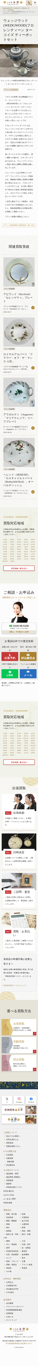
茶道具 (9, 1268)
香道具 (24, 1268)
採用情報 (9, 1313)
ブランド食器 (27, 1265)
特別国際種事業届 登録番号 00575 (19, 1343)
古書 (23, 1261)
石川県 (12, 547)
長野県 (33, 547)
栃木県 (26, 542)
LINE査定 (10, 1292)
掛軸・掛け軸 (11, 1214)
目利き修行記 (8, 1191)
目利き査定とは (12, 1139)
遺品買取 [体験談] (13, 1177)
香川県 (12, 556)
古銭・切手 (26, 1244)
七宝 (23, 1241)
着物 (8, 1224)
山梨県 (26, 547)
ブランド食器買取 (11, 90)
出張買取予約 (11, 1286)
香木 (23, 1258)
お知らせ (9, 1317)
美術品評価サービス (14, 1187)
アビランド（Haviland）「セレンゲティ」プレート (18, 298)
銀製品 (9, 1231)
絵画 (23, 1214)
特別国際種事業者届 (14, 1310)
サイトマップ (11, 1320)
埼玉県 (5, 544)
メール (28, 675)
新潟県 (33, 544)
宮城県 (26, 539)
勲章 (23, 1227)
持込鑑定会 (28, 658)
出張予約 (10, 658)
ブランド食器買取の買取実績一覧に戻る (19, 225)
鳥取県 (5, 554)
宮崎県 (33, 559)
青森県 (12, 539)
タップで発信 (29, 4)
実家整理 (9, 1180)
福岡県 (33, 556)
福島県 (12, 542)
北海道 (5, 539)
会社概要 (9, 1303)
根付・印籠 (26, 1234)
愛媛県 (19, 556)
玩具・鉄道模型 (12, 1254)
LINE (10, 675)
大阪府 (12, 551)
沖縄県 (12, 561)
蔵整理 (9, 1184)
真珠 (8, 1248)
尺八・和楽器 (11, 1244)
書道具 (24, 1251)
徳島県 (5, 556)
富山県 (5, 547)
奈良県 (26, 551)
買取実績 (9, 1143)
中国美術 (25, 1217)
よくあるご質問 (9, 1199)
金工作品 (25, 1221)
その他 (9, 1271)
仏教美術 (25, 1224)
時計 (8, 1227)
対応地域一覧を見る (19, 568)
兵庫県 (19, 551)
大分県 (26, 559)
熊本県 (19, 559)
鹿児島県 (5, 561)
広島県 (26, 554)
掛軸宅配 (10, 1162)
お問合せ (9, 1282)
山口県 (33, 554)
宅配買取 (9, 1158)
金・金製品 (26, 1248)
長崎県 (12, 559)
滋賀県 (33, 549)
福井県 (19, 547)
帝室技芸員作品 (12, 1251)
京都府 (5, 551)
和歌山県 (32, 551)
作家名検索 (7, 1203)
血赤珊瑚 (25, 1254)
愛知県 (19, 549)
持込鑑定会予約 (12, 1289)
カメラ (9, 1258)
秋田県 (33, 539)
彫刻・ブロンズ (12, 1261)
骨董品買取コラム (13, 1146)
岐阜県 (5, 549)
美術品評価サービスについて (14, 985)
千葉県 (12, 544)
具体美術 (9, 1217)
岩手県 (19, 539)
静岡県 (12, 549)
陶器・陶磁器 (11, 1221)
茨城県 (19, 542)
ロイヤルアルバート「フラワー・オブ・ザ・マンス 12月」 (18, 358)
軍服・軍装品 (11, 1265)
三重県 (26, 549)
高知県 (26, 556)
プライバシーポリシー (15, 1306)
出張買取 (9, 1155)
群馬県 (33, 542)
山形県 (5, 542)
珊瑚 (8, 1241)
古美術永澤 (12, 3)
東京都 (19, 544)
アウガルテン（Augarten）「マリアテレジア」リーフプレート (19, 418)
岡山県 (19, 554)
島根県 (12, 554)
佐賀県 (5, 559)
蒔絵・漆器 (26, 1231)
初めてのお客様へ (13, 1136)
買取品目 (7, 1210)
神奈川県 (26, 544)
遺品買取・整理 (12, 1174)
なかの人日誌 (8, 1195)
